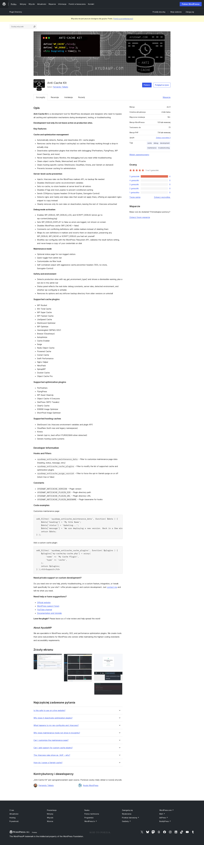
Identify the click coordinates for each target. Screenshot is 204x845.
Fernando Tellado (60, 87)
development (165, 143)
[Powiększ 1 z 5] (59, 657)
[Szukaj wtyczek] (34, 26)
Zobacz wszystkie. (162, 197)
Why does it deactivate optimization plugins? (53, 718)
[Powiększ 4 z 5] (119, 675)
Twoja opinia (134, 197)
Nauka (86, 810)
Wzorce (50, 821)
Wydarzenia (126, 814)
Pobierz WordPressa (190, 4)
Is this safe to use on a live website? (49, 710)
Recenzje (55, 97)
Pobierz (147, 85)
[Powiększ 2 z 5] (89, 657)
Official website (44, 602)
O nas (11, 810)
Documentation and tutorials (49, 613)
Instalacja (68, 97)
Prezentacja (51, 810)
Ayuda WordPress (90, 785)
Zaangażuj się (127, 810)
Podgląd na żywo (162, 85)
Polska (34, 832)
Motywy (50, 814)
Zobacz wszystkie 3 (163, 138)
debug (156, 143)
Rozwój (81, 97)
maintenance (151, 148)
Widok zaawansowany (139, 154)
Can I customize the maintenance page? (51, 740)
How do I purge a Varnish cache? (48, 763)
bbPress (163, 818)
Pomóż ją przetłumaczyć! (123, 19)
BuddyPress (165, 821)
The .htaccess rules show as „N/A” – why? (52, 755)
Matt (162, 814)
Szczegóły (40, 97)
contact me (112, 587)
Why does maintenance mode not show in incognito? (57, 733)
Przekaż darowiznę (130, 818)
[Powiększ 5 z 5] (119, 686)
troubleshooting (164, 148)
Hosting (12, 818)
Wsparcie (166, 97)
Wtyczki (50, 818)
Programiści (89, 818)
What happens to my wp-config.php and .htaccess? (56, 725)
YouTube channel (44, 609)
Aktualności (13, 814)
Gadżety (126, 821)
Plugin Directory (15, 12)
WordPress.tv (90, 821)
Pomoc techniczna (91, 814)
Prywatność (14, 821)
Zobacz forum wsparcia (139, 217)
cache (149, 143)
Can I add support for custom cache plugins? (53, 748)
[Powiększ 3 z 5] (119, 657)
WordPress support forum (48, 606)
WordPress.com (166, 810)
